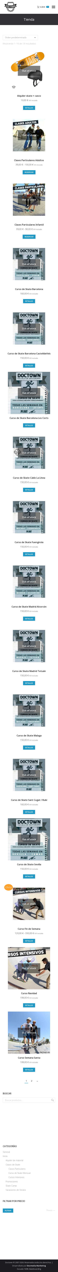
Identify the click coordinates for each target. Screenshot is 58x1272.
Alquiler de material (14, 1160)
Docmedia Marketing (36, 1265)
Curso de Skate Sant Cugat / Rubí (29, 800)
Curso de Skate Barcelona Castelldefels (29, 353)
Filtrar (8, 1211)
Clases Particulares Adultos (29, 160)
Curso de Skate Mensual (19, 1173)
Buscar (52, 1100)
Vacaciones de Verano (16, 1190)
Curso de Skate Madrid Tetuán (29, 671)
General (6, 1152)
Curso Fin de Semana (29, 928)
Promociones (12, 1181)
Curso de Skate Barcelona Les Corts (29, 418)
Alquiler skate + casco (29, 95)
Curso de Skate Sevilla (29, 864)
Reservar (29, 172)
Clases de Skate (13, 1164)
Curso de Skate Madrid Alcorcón (29, 606)
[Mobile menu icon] (53, 7)
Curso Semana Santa (29, 1057)
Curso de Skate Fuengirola (29, 542)
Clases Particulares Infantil (29, 224)
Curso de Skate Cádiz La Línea (29, 477)
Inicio (5, 1156)
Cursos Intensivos (16, 1177)
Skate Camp (11, 1185)
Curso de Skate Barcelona (29, 289)
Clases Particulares (16, 1168)
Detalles (29, 108)
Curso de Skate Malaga (29, 735)
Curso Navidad (29, 993)
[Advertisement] (29, 1123)
